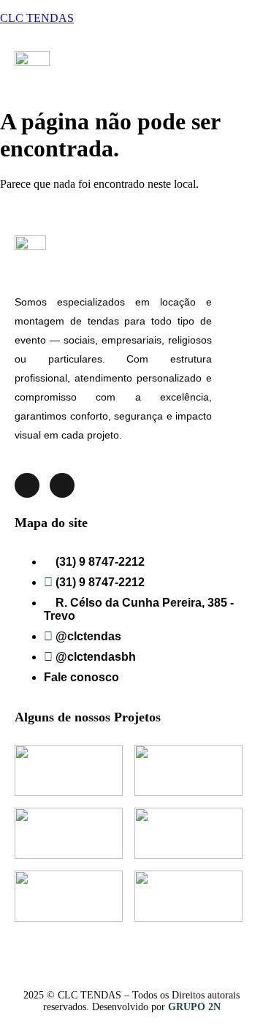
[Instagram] (27, 485)
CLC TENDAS (37, 18)
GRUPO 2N (194, 1006)
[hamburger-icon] (230, 64)
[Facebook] (62, 485)
